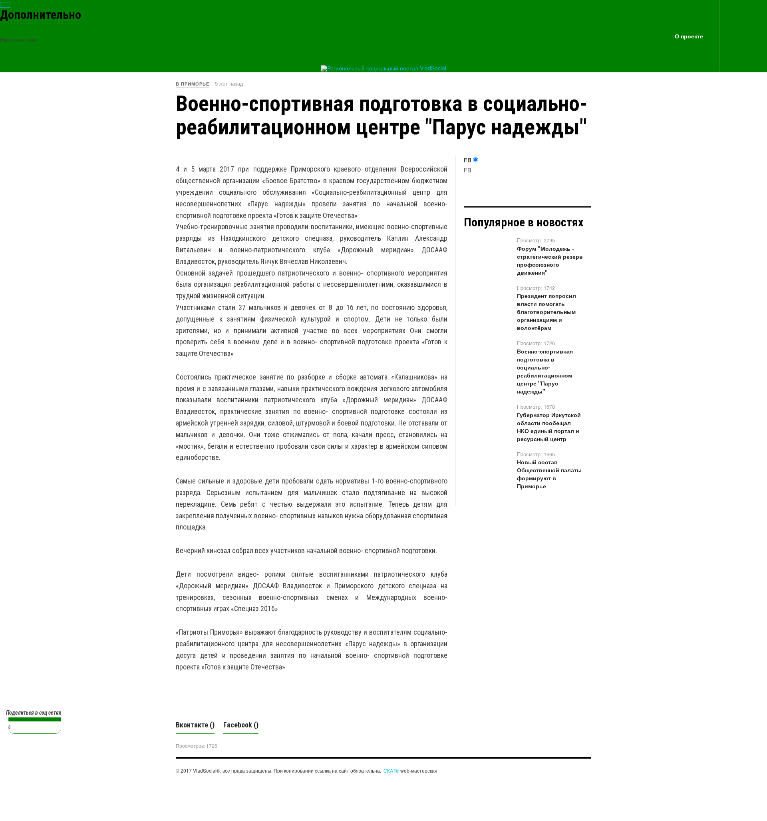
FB (467, 160)
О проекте (689, 36)
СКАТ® (391, 770)
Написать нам (18, 39)
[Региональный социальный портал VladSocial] (383, 68)
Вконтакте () (195, 725)
